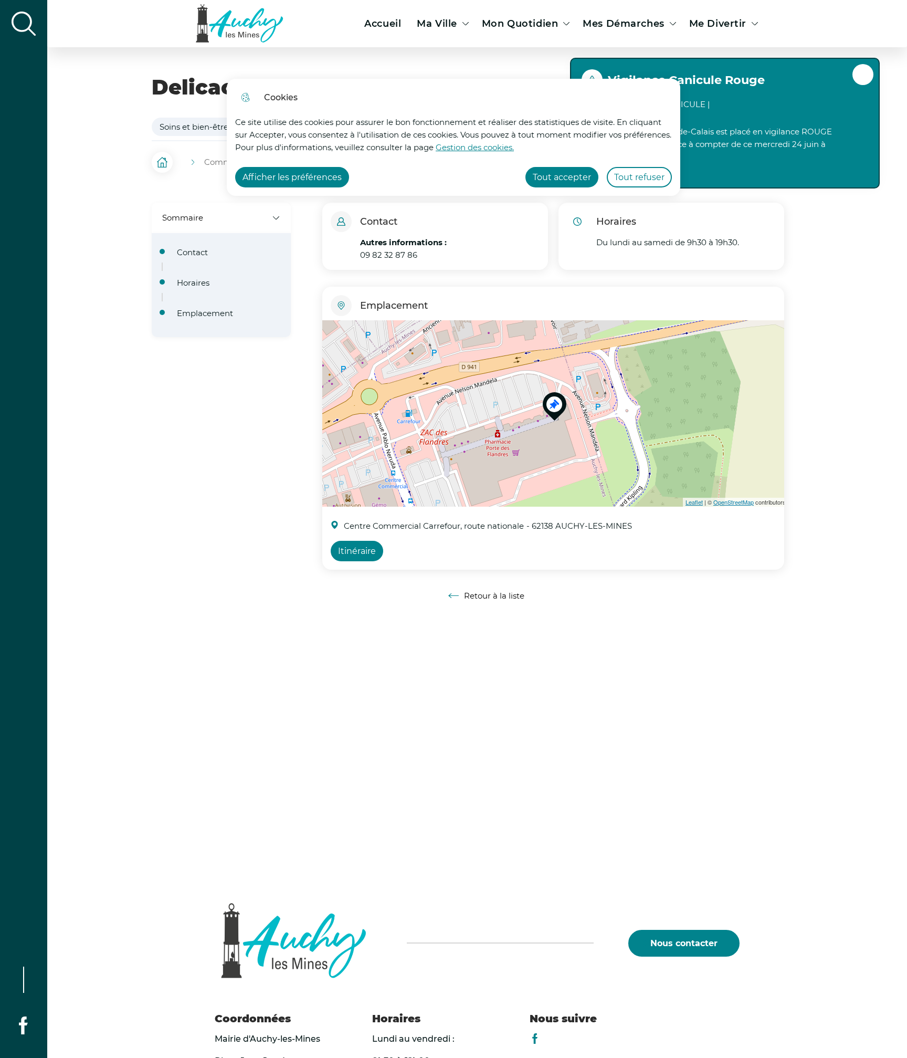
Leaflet (694, 502)
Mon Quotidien (520, 23)
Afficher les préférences (292, 177)
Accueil (382, 23)
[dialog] (453, 137)
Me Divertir (717, 23)
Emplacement (205, 313)
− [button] (332, 350)
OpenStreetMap (733, 502)
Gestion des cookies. (475, 147)
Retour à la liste (486, 596)
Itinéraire (357, 551)
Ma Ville (437, 23)
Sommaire (182, 218)
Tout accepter (562, 177)
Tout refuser (639, 177)
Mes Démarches (623, 23)
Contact (192, 252)
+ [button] (332, 334)
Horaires (193, 283)
